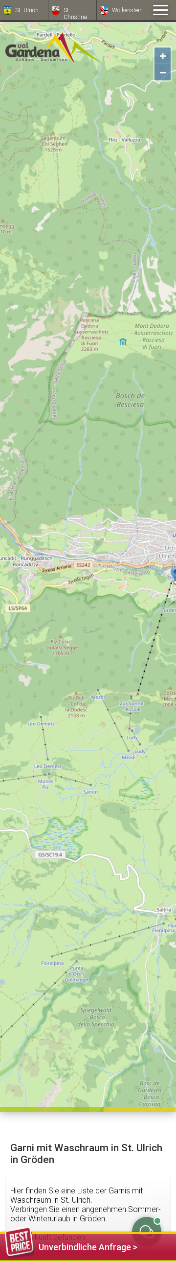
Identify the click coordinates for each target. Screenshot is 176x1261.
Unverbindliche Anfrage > (88, 1247)
